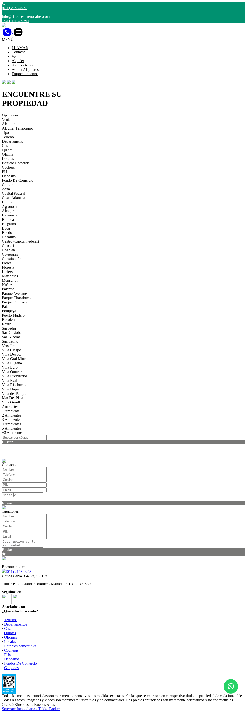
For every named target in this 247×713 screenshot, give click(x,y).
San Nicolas (11, 337)
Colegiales (10, 254)
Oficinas (10, 637)
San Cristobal (12, 333)
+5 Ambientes (12, 433)
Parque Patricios (14, 302)
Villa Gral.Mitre (14, 359)
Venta (16, 56)
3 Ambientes (11, 420)
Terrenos (10, 620)
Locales (8, 159)
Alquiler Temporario (17, 128)
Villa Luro (10, 367)
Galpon (7, 185)
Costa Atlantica (13, 198)
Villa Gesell (11, 402)
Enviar (7, 503)
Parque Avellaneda (16, 293)
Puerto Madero (13, 315)
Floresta (8, 267)
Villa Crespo (11, 350)
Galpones (11, 668)
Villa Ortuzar (12, 372)
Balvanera (9, 215)
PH (4, 172)
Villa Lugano (12, 363)
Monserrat (9, 280)
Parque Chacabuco (16, 298)
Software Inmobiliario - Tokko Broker (31, 709)
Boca (6, 228)
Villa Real (9, 380)
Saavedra (9, 328)
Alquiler (18, 61)
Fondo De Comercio (17, 180)
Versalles (8, 346)
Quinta (7, 150)
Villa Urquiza (12, 389)
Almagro (8, 211)
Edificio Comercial (16, 163)
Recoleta (8, 319)
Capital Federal (13, 193)
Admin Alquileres (25, 69)
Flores (6, 263)
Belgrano (9, 224)
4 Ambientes (11, 424)
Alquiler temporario (26, 65)
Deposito (9, 176)
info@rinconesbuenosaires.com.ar (28, 16)
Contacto (18, 52)
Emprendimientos (25, 74)
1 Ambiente (11, 411)
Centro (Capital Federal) (20, 241)
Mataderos (10, 276)
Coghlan (8, 250)
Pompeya (9, 311)
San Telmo (10, 341)
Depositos (11, 659)
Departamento (12, 141)
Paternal (8, 306)
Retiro (6, 324)
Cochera (8, 167)
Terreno (8, 137)
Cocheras (11, 650)
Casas (8, 629)
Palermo (8, 289)
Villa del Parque (14, 393)
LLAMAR (20, 48)
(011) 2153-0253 (18, 571)
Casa (5, 146)
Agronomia (10, 206)
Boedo (7, 232)
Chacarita (9, 246)
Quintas (10, 633)
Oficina (7, 154)
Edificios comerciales (20, 646)
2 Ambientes (11, 415)
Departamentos (15, 624)
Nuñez (7, 285)
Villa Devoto (11, 354)
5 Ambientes (11, 428)
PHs (7, 655)
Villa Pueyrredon (15, 376)
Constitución (11, 259)
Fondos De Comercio (20, 663)
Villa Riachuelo (14, 385)
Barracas (8, 219)
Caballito (9, 237)
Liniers (7, 272)
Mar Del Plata (12, 398)
